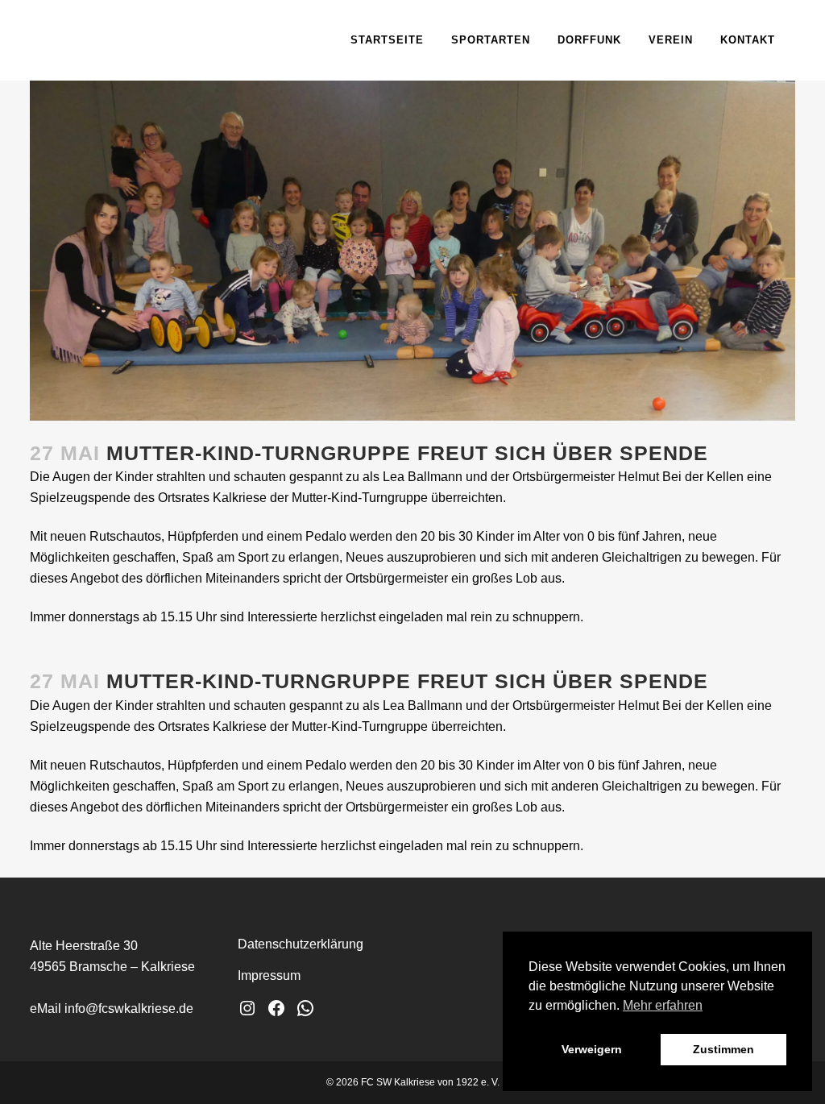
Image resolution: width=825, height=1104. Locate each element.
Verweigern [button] (592, 1049)
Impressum (269, 975)
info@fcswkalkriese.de (128, 1008)
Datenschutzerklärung (300, 944)
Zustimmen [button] (723, 1049)
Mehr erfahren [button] (663, 1005)
